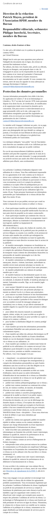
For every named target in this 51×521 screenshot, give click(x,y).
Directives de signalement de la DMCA (21, 471)
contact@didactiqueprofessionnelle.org (18, 87)
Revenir (45, 9)
